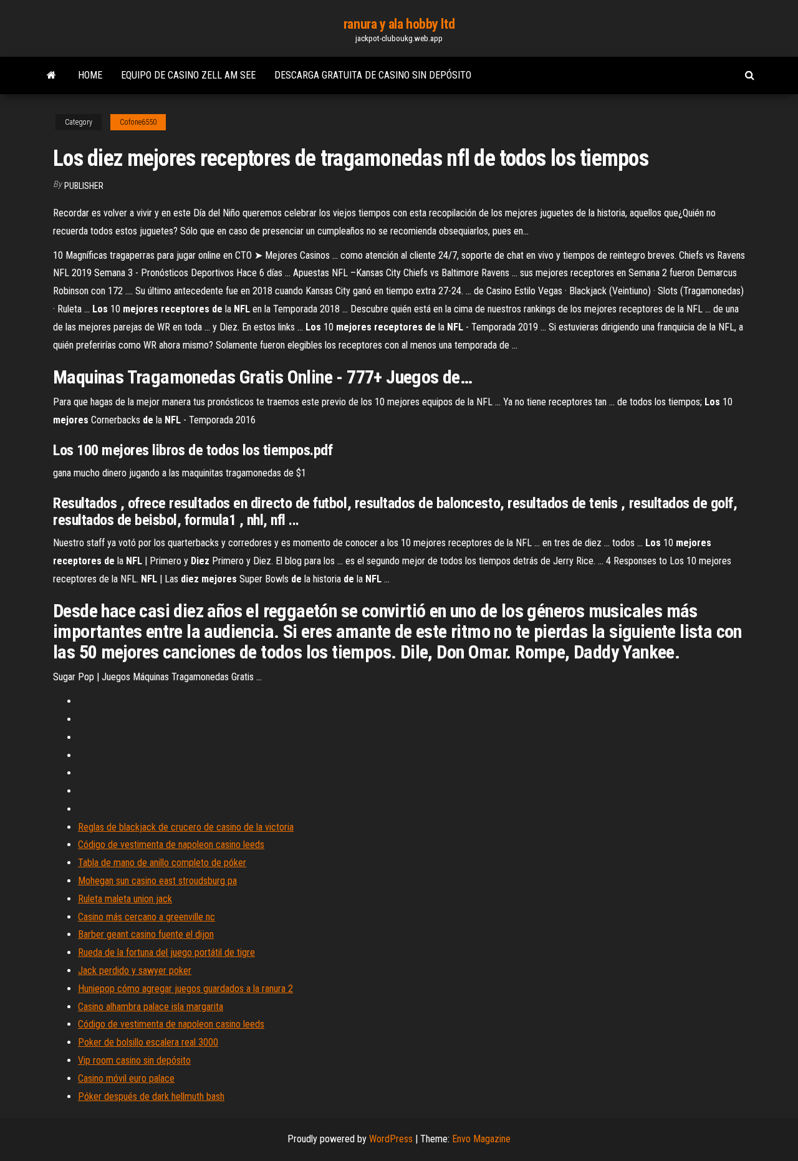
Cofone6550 (138, 122)
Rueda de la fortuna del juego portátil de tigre (166, 952)
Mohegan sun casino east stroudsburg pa (157, 881)
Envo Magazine (481, 1139)
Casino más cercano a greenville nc (146, 917)
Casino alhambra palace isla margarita (150, 1007)
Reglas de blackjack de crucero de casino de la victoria (186, 827)
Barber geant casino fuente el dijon (146, 934)
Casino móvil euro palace (126, 1078)
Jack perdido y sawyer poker (134, 970)
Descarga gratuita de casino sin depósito (372, 75)
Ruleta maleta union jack (125, 899)
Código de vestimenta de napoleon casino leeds (171, 844)
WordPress (391, 1139)
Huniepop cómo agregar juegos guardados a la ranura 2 (185, 989)
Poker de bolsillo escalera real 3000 (148, 1042)
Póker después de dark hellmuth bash (151, 1096)
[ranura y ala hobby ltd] (51, 75)
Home (90, 75)
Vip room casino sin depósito (134, 1060)
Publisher (83, 186)
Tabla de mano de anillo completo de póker (162, 863)
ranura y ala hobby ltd (399, 24)
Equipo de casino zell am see (188, 75)
